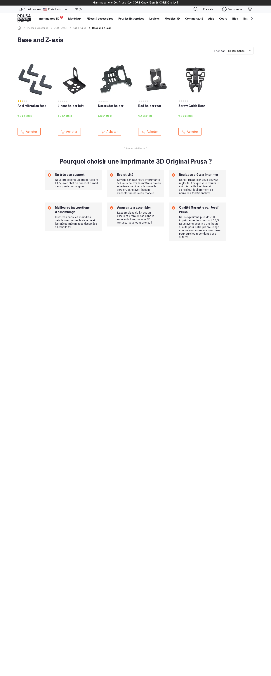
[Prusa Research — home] (24, 18)
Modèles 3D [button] (172, 18)
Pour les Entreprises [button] (131, 18)
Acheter (31, 131)
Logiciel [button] (154, 18)
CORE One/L (61, 27)
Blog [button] (235, 18)
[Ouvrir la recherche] (195, 9)
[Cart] (250, 9)
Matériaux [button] (74, 18)
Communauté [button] (194, 18)
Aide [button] (211, 18)
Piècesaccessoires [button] (99, 18)
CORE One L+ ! (168, 2)
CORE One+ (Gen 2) (145, 2)
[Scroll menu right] (252, 18)
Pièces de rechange (37, 27)
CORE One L (80, 27)
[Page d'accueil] (20, 27)
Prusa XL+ (125, 2)
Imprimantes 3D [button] (50, 18)
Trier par (219, 50)
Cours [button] (223, 18)
